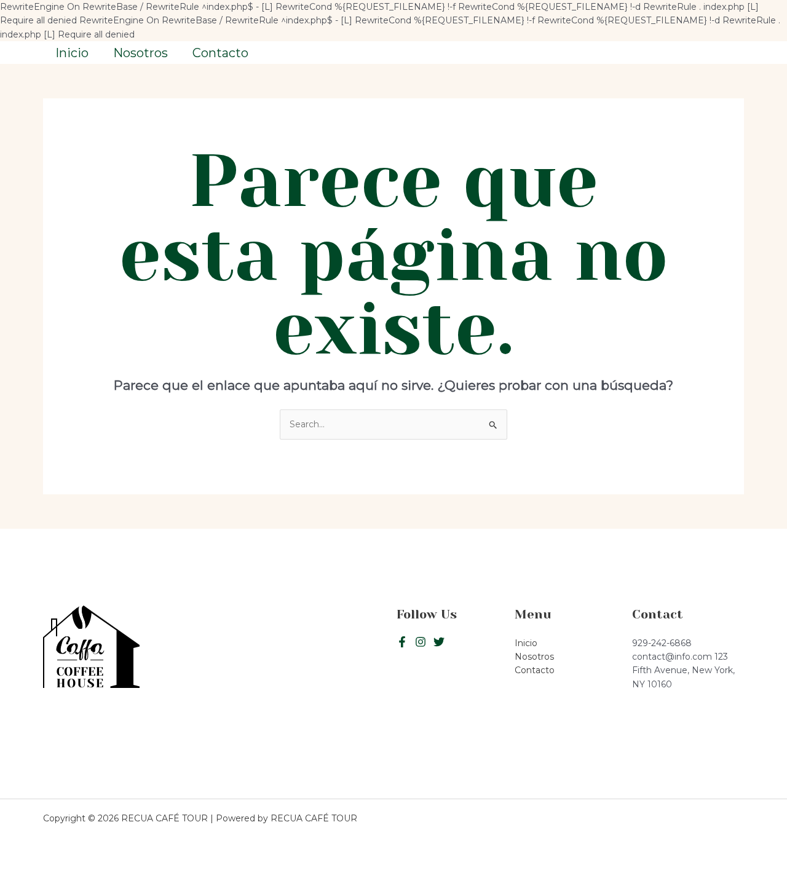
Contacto (220, 53)
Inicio (72, 53)
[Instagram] (439, 641)
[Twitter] (420, 641)
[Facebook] (402, 641)
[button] (688, 52)
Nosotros (140, 53)
